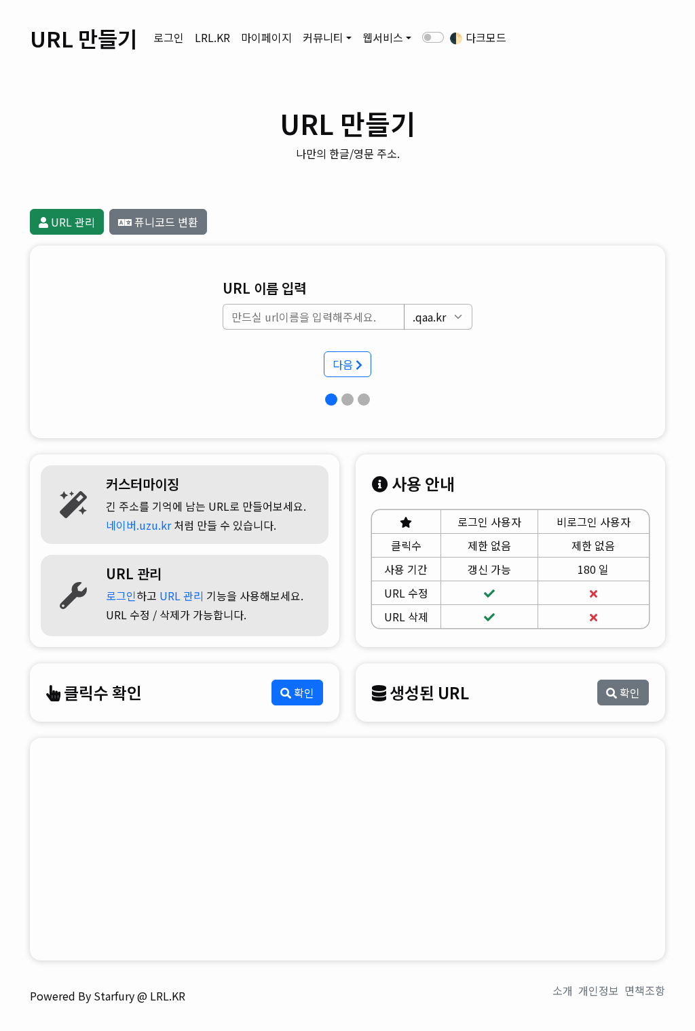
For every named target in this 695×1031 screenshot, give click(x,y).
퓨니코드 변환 (165, 222)
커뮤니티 (323, 37)
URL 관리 (71, 222)
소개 (562, 990)
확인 (302, 692)
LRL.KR (212, 37)
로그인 (168, 37)
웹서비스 (382, 37)
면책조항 (644, 990)
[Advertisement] (347, 849)
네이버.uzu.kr (138, 525)
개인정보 (598, 990)
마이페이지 (266, 37)
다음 (344, 364)
